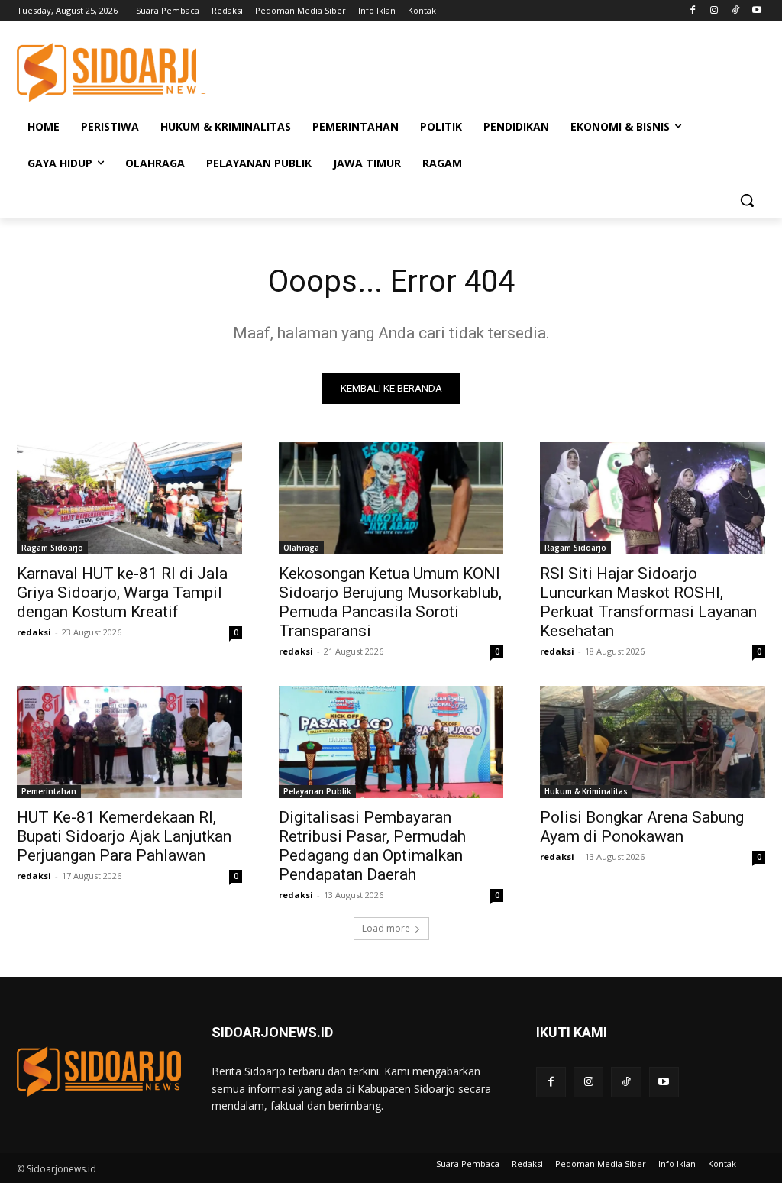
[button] (747, 200)
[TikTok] (735, 11)
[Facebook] (693, 11)
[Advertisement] (375, 70)
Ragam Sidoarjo (52, 547)
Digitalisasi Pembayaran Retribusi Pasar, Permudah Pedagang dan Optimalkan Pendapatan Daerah (372, 846)
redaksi (34, 632)
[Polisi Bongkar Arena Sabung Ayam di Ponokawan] (652, 742)
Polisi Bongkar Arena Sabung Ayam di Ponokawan (642, 826)
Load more (386, 928)
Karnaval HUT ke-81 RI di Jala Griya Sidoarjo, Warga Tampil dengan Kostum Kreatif (122, 592)
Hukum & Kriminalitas (586, 791)
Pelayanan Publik (317, 791)
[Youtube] (756, 11)
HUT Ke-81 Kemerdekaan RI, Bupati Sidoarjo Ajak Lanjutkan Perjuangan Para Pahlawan (124, 836)
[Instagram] (714, 11)
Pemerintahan (48, 791)
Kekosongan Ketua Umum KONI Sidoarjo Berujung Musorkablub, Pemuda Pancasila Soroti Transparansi (390, 602)
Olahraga (301, 547)
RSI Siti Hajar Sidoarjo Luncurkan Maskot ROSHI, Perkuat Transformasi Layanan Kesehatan (648, 602)
